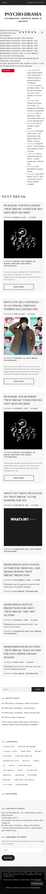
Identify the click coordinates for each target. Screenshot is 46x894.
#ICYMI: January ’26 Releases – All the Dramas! (18, 708)
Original (7, 775)
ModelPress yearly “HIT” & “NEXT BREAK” (19, 53)
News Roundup (12, 30)
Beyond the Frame (21, 63)
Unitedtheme (34, 888)
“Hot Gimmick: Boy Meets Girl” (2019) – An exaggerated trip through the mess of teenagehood (35, 106)
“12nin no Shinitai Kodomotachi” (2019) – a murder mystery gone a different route (35, 159)
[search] (42, 32)
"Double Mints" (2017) (9, 818)
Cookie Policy (38, 879)
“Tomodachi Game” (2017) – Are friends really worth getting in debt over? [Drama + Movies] (35, 136)
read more (19, 287)
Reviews (4, 58)
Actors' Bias (9, 746)
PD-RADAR (19, 775)
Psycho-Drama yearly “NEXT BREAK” (17, 38)
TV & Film (7, 784)
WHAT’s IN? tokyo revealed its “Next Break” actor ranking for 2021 (23, 497)
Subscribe (8, 858)
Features (17, 358)
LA (17, 66)
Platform (4, 66)
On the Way (5, 56)
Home (2, 30)
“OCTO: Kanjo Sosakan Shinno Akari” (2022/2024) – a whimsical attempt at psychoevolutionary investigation (21, 723)
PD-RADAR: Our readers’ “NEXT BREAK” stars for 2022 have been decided (23, 400)
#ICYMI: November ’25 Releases (13, 717)
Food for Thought (17, 58)
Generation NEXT (8, 33)
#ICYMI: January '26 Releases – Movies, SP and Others (21, 825)
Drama (29, 58)
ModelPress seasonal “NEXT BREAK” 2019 (19, 48)
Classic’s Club (37, 63)
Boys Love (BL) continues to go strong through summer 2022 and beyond (21, 306)
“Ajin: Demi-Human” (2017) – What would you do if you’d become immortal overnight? (35, 179)
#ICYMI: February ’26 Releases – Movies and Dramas (20, 703)
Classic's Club (10, 751)
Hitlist (16, 261)
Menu (5, 2)
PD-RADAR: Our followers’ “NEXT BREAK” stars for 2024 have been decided (23, 209)
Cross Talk (26, 751)
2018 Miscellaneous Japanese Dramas (35, 169)
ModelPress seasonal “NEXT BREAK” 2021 (19, 43)
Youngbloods (17, 56)
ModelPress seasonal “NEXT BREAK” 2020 (19, 46)
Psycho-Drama (23, 14)
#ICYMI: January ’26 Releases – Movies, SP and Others (21, 713)
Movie (36, 58)
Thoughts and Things (10, 61)
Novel (21, 66)
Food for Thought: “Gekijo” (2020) (34, 125)
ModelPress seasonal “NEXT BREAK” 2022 (19, 41)
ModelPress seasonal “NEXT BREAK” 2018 (19, 51)
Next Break (5, 35)
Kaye (34, 217)
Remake (28, 66)
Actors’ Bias (6, 63)
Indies (12, 66)
